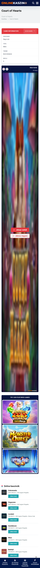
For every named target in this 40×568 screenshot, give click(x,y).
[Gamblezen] (4, 530)
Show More (29, 31)
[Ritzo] (4, 542)
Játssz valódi (22, 230)
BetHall (11, 550)
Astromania (12, 490)
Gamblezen (12, 526)
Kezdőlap (4, 19)
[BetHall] (4, 553)
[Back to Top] (36, 557)
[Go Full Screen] (7, 69)
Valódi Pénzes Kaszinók (25, 564)
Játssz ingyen (21, 236)
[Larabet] (4, 518)
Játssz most (13, 496)
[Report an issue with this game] (3, 69)
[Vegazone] (4, 506)
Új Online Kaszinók (15, 563)
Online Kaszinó (5, 563)
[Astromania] (4, 494)
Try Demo (20, 412)
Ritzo (10, 538)
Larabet (11, 514)
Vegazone (12, 502)
